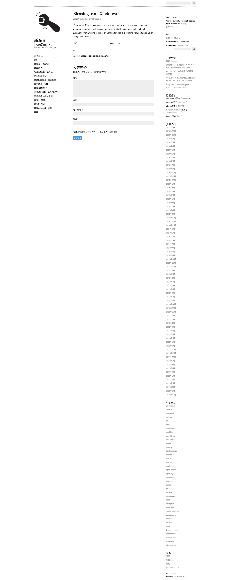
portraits (169, 481)
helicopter (170, 455)
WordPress (181, 576)
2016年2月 (170, 165)
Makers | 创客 (40, 88)
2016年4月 (170, 158)
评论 (75, 78)
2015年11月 (171, 176)
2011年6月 (170, 372)
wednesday (171, 537)
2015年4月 (170, 203)
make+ (169, 462)
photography (171, 477)
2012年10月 (171, 312)
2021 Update (171, 61)
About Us (38, 56)
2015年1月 (170, 214)
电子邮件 (78, 110)
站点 (75, 119)
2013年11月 (171, 263)
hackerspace (171, 451)
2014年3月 (170, 252)
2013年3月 (170, 293)
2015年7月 (170, 191)
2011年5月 (170, 376)
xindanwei (104, 56)
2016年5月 (170, 154)
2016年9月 (170, 139)
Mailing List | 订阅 (43, 108)
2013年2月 (170, 297)
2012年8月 (170, 319)
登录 (168, 556)
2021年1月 (170, 127)
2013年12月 (171, 259)
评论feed (169, 564)
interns (169, 458)
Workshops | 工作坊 (43, 72)
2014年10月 (171, 225)
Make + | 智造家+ (42, 64)
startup (169, 519)
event (168, 443)
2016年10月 (171, 135)
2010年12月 (171, 395)
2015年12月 (171, 173)
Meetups (38, 68)
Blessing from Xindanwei (96, 13)
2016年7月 (170, 146)
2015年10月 (171, 180)
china (168, 425)
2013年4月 (170, 289)
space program (172, 511)
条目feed (169, 560)
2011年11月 (171, 353)
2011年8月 (170, 365)
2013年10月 (171, 267)
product (169, 489)
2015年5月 (170, 199)
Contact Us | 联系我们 (44, 96)
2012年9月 (170, 316)
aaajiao (84, 56)
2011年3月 (170, 383)
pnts (178, 573)
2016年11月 (171, 131)
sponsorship (171, 515)
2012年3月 (170, 338)
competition (170, 428)
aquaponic (170, 413)
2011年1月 (170, 391)
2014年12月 (171, 218)
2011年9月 (170, 361)
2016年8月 (170, 142)
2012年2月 (170, 342)
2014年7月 (170, 237)
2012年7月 (170, 323)
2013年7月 (170, 278)
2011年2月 (170, 387)
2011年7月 (170, 368)
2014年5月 (170, 244)
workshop (170, 541)
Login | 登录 (39, 104)
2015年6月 (170, 195)
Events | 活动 (40, 76)
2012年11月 (171, 308)
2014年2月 (170, 255)
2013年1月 (170, 301)
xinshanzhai (171, 545)
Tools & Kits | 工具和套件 (46, 92)
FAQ (35, 60)
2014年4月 (170, 248)
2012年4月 (170, 334)
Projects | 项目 (41, 84)
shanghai (170, 504)
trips (168, 526)
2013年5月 (170, 285)
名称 (76, 100)
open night (170, 474)
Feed (36, 112)
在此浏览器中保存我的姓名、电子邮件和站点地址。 (96, 132)
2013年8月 (170, 274)
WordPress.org (172, 567)
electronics (170, 440)
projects (169, 492)
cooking (169, 432)
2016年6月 (170, 150)
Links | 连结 (39, 100)
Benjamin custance (174, 110)
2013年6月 (170, 282)
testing (169, 522)
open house (171, 470)
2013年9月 (170, 270)
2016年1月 (170, 169)
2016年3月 (170, 161)
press (168, 485)
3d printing (170, 406)
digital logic (170, 436)
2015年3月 (170, 206)
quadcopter (170, 496)
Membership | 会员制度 (45, 80)
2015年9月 (170, 184)
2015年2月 (170, 210)
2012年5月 (170, 331)
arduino (169, 417)
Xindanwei (90, 25)
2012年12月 (171, 304)
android (169, 410)
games (169, 447)
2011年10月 (171, 357)
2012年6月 (170, 327)
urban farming (171, 534)
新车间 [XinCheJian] (44, 42)
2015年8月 (170, 188)
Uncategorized (183, 45)
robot (168, 500)
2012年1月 (170, 346)
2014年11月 (171, 222)
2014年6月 (170, 240)
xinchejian (93, 56)
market (169, 466)
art (167, 421)
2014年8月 (170, 233)
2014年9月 (170, 229)
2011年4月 (170, 380)
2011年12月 (171, 350)
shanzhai (170, 507)
